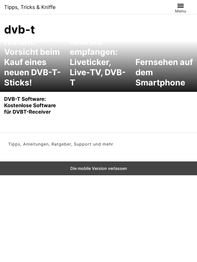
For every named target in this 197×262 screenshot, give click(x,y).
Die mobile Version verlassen (98, 168)
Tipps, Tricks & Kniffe (30, 7)
